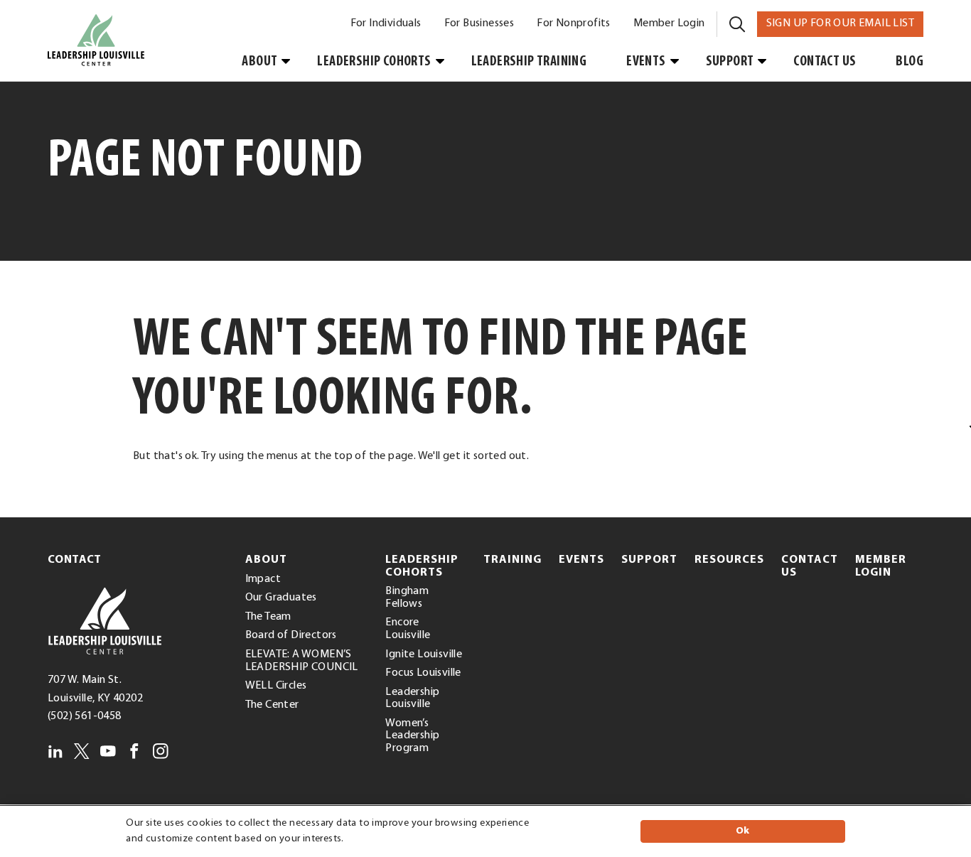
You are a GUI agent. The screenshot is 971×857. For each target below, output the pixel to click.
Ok (743, 831)
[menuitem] (386, 24)
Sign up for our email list (844, 23)
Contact (75, 560)
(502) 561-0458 (85, 716)
